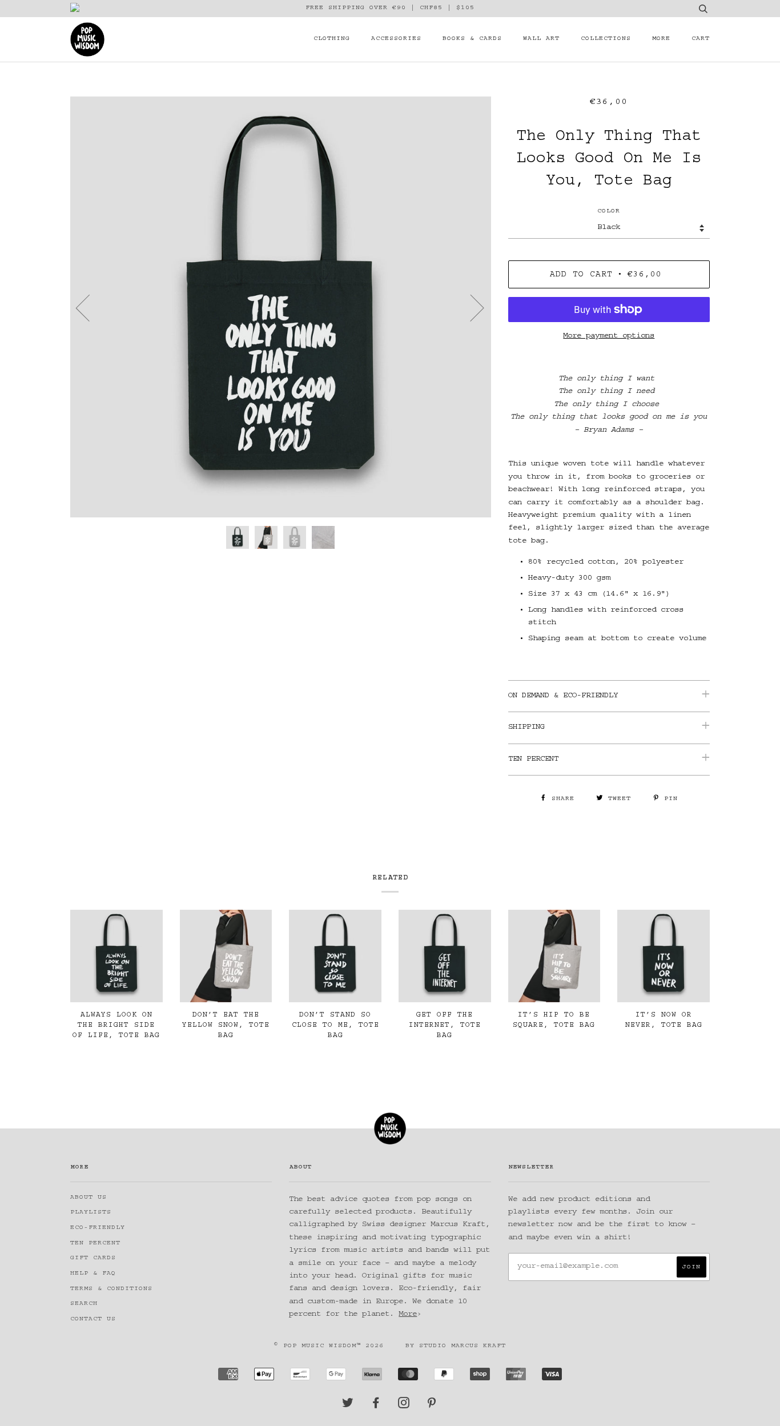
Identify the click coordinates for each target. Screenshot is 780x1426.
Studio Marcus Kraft (462, 1346)
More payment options (608, 336)
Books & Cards (472, 39)
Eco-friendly (97, 1228)
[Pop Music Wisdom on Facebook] (376, 1406)
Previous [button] (89, 307)
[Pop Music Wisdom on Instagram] (404, 1406)
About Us (88, 1198)
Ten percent (95, 1243)
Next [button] (470, 307)
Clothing (331, 39)
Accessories (396, 39)
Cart (700, 39)
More (661, 39)
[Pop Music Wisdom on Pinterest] (432, 1406)
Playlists (90, 1213)
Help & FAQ (93, 1274)
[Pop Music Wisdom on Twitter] (348, 1406)
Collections (606, 39)
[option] (280, 307)
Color (608, 211)
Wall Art (541, 39)
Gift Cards (93, 1258)
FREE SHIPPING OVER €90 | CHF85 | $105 (390, 8)
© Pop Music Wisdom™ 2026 (329, 1346)
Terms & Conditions (111, 1289)
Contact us (93, 1319)
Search (84, 1304)
